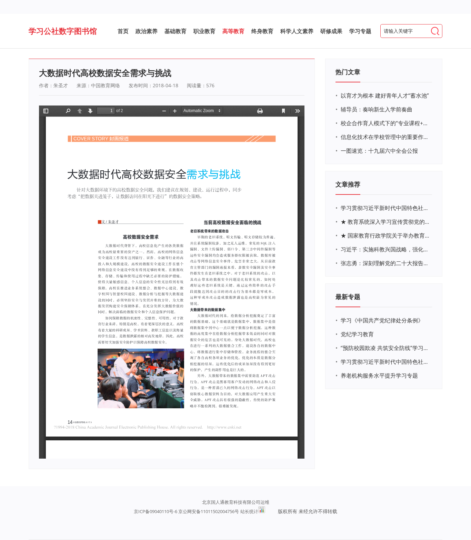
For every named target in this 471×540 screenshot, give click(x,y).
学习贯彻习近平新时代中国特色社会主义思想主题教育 (385, 362)
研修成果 (331, 31)
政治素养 (147, 31)
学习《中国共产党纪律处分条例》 (382, 320)
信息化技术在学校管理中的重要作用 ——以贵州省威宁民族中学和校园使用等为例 (385, 137)
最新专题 (347, 296)
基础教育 (175, 31)
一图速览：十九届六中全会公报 (379, 150)
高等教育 (233, 31)
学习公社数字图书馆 (63, 31)
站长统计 (249, 511)
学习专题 (360, 31)
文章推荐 (347, 184)
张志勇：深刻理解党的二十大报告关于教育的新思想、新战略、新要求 (385, 263)
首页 (123, 31)
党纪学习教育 (357, 334)
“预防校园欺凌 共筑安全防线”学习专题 (385, 348)
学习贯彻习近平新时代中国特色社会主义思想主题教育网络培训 (385, 208)
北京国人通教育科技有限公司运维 (235, 502)
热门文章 (347, 72)
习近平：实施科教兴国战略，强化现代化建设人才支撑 (385, 249)
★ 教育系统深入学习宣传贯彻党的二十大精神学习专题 (385, 222)
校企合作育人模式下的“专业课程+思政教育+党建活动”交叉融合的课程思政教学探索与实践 (385, 123)
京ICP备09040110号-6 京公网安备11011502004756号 (186, 511)
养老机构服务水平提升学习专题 (379, 375)
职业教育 (204, 31)
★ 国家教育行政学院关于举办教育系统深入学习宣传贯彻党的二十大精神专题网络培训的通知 (385, 235)
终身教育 (262, 31)
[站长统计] (261, 511)
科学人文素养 (296, 31)
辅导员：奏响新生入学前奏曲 (376, 109)
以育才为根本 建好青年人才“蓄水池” (385, 95)
